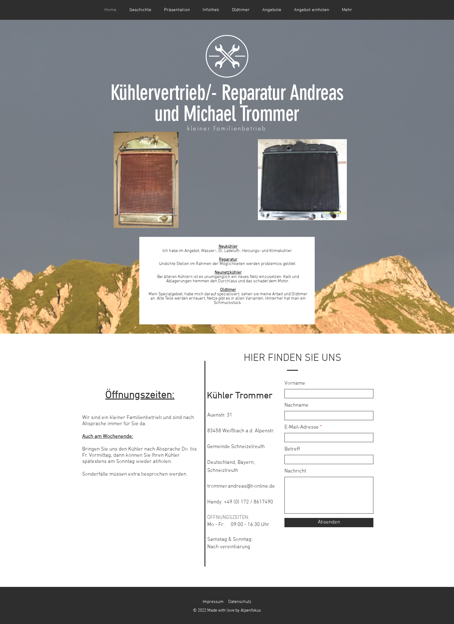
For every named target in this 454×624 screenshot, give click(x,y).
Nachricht (295, 471)
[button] (210, 10)
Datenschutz (239, 602)
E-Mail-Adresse (301, 427)
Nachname (296, 405)
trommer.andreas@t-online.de (241, 486)
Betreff (292, 449)
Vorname (294, 383)
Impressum (213, 602)
